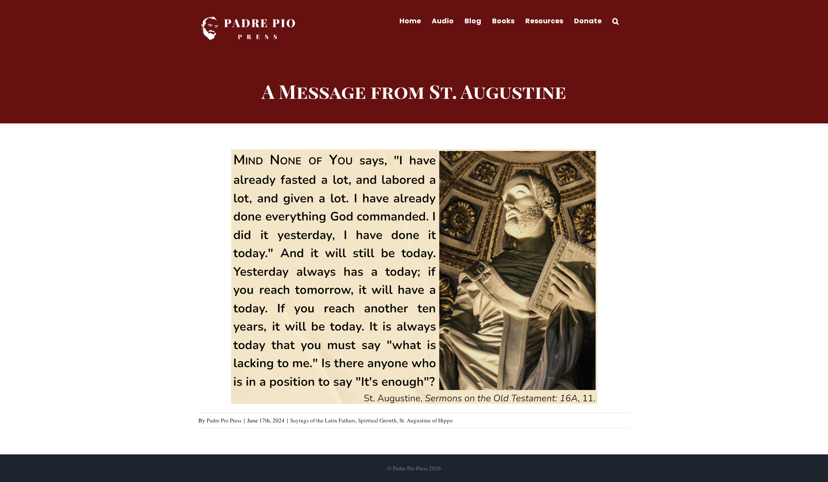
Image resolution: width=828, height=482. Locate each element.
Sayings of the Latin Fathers (322, 420)
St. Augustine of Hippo (426, 420)
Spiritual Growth (377, 420)
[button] (615, 20)
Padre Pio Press (224, 420)
